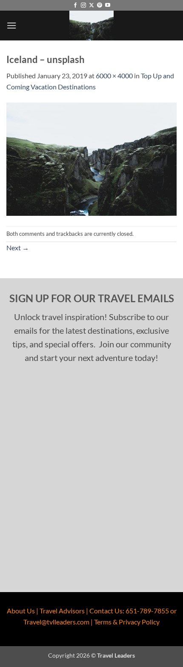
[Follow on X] (91, 6)
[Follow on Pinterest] (99, 6)
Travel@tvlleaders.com (56, 622)
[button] (11, 25)
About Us (21, 611)
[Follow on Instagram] (83, 6)
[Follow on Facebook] (75, 6)
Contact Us (106, 611)
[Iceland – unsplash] (91, 158)
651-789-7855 (147, 611)
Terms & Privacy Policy (127, 622)
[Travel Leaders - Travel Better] (91, 25)
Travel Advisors (62, 611)
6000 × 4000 (114, 76)
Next (17, 247)
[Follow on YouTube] (107, 6)
